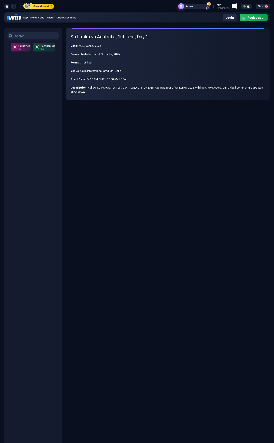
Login (230, 17)
